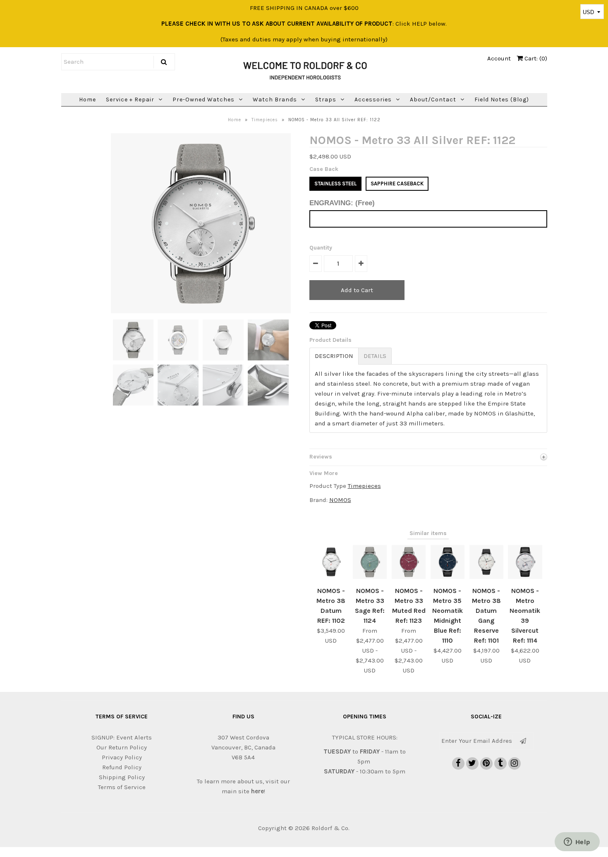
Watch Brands (275, 99)
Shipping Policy (122, 777)
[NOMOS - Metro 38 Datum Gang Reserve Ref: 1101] (486, 577)
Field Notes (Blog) (501, 99)
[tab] (334, 356)
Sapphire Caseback (397, 183)
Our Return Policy (121, 747)
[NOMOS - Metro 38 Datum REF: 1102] (331, 577)
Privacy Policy (122, 757)
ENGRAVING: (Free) (342, 203)
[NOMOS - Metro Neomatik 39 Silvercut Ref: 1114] (525, 577)
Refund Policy (121, 767)
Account (499, 58)
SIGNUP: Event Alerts (121, 737)
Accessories (373, 99)
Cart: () (535, 58)
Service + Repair (130, 99)
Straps (325, 99)
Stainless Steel (335, 183)
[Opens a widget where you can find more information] (577, 842)
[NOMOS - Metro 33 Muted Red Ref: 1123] (409, 577)
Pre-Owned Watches (203, 99)
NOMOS (340, 500)
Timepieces (264, 119)
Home (87, 99)
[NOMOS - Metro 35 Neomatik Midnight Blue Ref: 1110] (447, 577)
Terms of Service (122, 787)
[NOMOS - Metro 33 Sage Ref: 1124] (370, 577)
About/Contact (433, 99)
